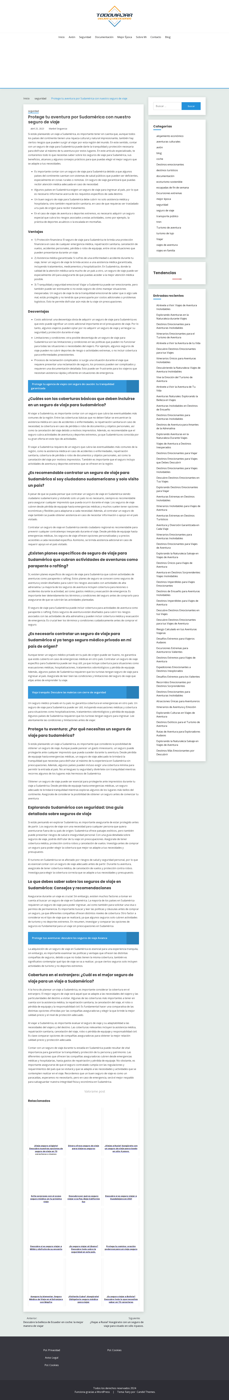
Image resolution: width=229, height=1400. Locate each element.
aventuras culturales (168, 141)
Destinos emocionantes (170, 164)
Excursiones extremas (169, 193)
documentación (104, 37)
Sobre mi (141, 37)
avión (72, 37)
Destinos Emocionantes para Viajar (176, 453)
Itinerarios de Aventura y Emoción (176, 707)
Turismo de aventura (168, 227)
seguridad (85, 37)
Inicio (61, 37)
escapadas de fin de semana (172, 187)
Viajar (159, 239)
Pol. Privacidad (51, 1350)
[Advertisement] (114, 64)
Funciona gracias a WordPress (92, 1392)
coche (159, 159)
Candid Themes (146, 1392)
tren (158, 222)
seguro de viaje (165, 210)
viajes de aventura (167, 245)
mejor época (124, 37)
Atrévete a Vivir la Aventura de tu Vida (178, 343)
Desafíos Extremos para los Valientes (178, 676)
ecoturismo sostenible (169, 181)
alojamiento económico (170, 136)
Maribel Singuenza (58, 128)
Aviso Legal (51, 1357)
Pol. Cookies (52, 1365)
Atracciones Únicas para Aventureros (178, 701)
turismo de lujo (165, 233)
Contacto (155, 37)
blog (168, 37)
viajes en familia (165, 250)
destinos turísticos (167, 170)
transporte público (167, 216)
